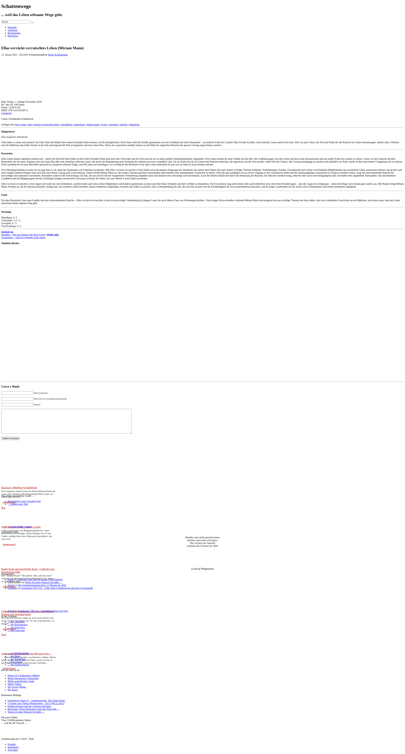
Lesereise (12, 588)
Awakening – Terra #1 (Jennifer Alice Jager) (30, 236)
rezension (113, 124)
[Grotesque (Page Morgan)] (10, 295)
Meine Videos (15, 684)
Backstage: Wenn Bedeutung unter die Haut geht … (33, 709)
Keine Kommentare (58, 54)
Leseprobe (6, 113)
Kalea (10, 579)
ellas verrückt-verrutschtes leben (43, 124)
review (104, 124)
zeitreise (123, 124)
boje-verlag (20, 124)
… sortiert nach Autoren (20, 526)
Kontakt (12, 744)
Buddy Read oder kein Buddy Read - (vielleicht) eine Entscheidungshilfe (28, 570)
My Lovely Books (17, 687)
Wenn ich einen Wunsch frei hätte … (43, 582)
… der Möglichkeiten (18, 653)
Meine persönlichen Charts (21, 681)
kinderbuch (79, 124)
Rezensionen (14, 33)
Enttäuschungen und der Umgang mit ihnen (29, 706)
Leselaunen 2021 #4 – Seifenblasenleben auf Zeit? (43, 611)
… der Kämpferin (16, 659)
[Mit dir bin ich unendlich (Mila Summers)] (10, 321)
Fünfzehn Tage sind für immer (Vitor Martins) (40, 579)
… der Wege (14, 656)
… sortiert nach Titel (18, 504)
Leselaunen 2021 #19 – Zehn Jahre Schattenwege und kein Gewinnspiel (57, 588)
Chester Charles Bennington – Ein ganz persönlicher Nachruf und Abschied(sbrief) (27, 613)
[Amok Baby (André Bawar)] (10, 347)
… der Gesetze (15, 662)
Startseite (12, 27)
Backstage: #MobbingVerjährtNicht (19, 487)
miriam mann (92, 124)
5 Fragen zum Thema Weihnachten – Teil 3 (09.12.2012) (36, 703)
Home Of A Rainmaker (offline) (24, 675)
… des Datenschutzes (18, 664)
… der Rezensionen (17, 624)
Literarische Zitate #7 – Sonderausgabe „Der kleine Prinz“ (37, 700)
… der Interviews (16, 627)
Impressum (13, 747)
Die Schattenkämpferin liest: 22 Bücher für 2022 (42, 585)
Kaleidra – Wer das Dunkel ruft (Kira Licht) (23, 233)
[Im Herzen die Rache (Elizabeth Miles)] (10, 269)
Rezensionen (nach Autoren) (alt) (24, 501)
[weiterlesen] (9, 544)
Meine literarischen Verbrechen (23, 678)
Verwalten (13, 750)
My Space (13, 689)
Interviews (13, 36)
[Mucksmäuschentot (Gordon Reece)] (10, 373)
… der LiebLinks (16, 630)
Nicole (11, 585)
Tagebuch (12, 30)
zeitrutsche (134, 124)
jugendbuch (66, 124)
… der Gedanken (16, 621)
